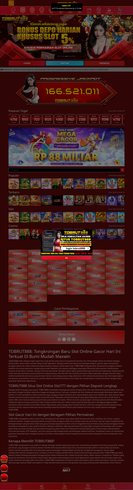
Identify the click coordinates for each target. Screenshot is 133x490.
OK (66, 258)
